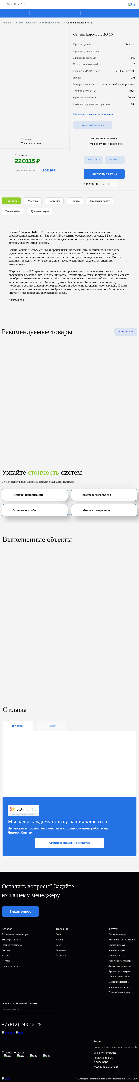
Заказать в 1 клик (104, 174)
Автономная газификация (15, 934)
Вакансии (61, 955)
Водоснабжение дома (119, 992)
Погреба (6, 960)
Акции (59, 939)
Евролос (30, 22)
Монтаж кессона (116, 955)
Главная (6, 22)
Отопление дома (116, 945)
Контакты (61, 950)
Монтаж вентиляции (119, 976)
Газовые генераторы (12, 945)
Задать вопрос (20, 911)
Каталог (19, 13)
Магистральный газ (12, 939)
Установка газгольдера (119, 960)
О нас (59, 934)
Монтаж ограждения (119, 987)
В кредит (114, 159)
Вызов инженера (117, 934)
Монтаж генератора (118, 982)
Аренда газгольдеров (119, 971)
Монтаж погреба (116, 950)
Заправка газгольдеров (120, 966)
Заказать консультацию (92, 125)
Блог (58, 945)
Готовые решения (10, 966)
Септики (18, 22)
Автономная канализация (121, 939)
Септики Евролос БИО (50, 22)
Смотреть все (126, 331)
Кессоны (6, 955)
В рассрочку (93, 159)
